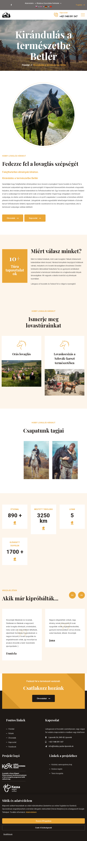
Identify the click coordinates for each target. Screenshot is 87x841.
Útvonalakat (42, 698)
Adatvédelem (31, 812)
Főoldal (26, 65)
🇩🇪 (46, 7)
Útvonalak (11, 218)
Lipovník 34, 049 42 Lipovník (60, 737)
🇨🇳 (51, 7)
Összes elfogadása (43, 821)
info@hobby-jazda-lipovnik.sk (61, 746)
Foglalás (79, 5)
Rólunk (11, 733)
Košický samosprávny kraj (61, 764)
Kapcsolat (33, 218)
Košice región (56, 769)
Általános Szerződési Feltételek (48, 3)
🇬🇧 (41, 7)
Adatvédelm (29, 3)
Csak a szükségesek (43, 828)
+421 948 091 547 (56, 742)
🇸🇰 (36, 7)
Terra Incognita (57, 773)
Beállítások (8, 834)
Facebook (12, 747)
